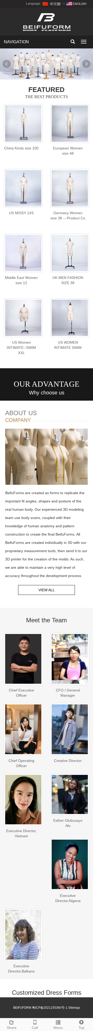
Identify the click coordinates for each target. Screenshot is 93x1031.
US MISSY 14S (21, 213)
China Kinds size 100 (21, 148)
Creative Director (68, 761)
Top (81, 1028)
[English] (76, 3)
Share (12, 1028)
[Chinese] (52, 3)
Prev (7, 64)
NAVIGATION (16, 42)
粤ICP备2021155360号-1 (49, 1008)
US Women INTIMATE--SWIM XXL (21, 347)
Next (86, 64)
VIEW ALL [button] (46, 590)
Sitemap (74, 1008)
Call (35, 1028)
